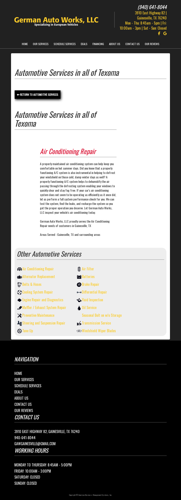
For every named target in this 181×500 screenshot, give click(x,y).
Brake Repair (90, 284)
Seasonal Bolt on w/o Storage (102, 315)
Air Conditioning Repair (38, 268)
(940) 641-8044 (152, 6)
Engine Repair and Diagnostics (42, 299)
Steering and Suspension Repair (43, 323)
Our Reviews (152, 44)
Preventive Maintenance (38, 315)
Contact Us (132, 44)
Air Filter (88, 268)
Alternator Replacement (38, 276)
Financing (98, 44)
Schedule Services (65, 44)
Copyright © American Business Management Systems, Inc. (90, 494)
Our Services (41, 44)
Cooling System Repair (37, 292)
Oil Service (89, 307)
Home (25, 44)
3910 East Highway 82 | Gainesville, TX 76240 (151, 15)
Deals (84, 44)
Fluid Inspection (92, 299)
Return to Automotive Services (38, 94)
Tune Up (27, 330)
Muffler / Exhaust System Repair (44, 307)
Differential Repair (94, 292)
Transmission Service (96, 323)
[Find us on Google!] (164, 33)
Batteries (88, 276)
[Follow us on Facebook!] (158, 33)
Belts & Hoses (31, 284)
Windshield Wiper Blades (99, 330)
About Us (114, 44)
